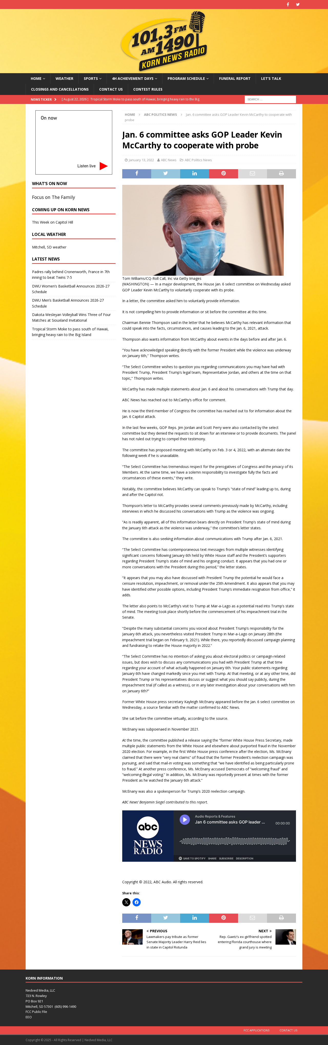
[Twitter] (297, 4)
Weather (64, 78)
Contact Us (111, 89)
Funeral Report (235, 78)
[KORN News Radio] (164, 70)
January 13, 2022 (141, 160)
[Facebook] (287, 4)
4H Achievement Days (132, 78)
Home (36, 78)
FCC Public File (36, 1011)
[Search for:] (270, 99)
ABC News (169, 160)
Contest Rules (147, 89)
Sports (91, 78)
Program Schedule (186, 78)
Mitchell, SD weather (49, 247)
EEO (29, 1017)
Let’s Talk (271, 78)
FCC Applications (256, 1030)
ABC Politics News (198, 160)
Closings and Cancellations (60, 89)
